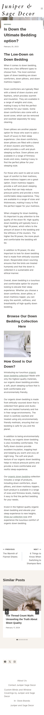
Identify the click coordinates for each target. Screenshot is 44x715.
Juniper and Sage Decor (22, 705)
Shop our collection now (15, 517)
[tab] (17, 639)
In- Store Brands (22, 701)
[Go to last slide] (7, 611)
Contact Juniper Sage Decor (22, 685)
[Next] (37, 611)
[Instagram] (14, 662)
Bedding (7, 24)
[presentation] (22, 598)
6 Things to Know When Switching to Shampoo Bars (34, 556)
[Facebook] (5, 662)
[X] (10, 662)
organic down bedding (19, 476)
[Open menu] (41, 8)
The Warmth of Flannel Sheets (10, 553)
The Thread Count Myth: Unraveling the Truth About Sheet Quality (21, 619)
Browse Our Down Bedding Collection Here (22, 321)
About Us (22, 680)
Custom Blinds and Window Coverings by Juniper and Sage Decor (19, 693)
